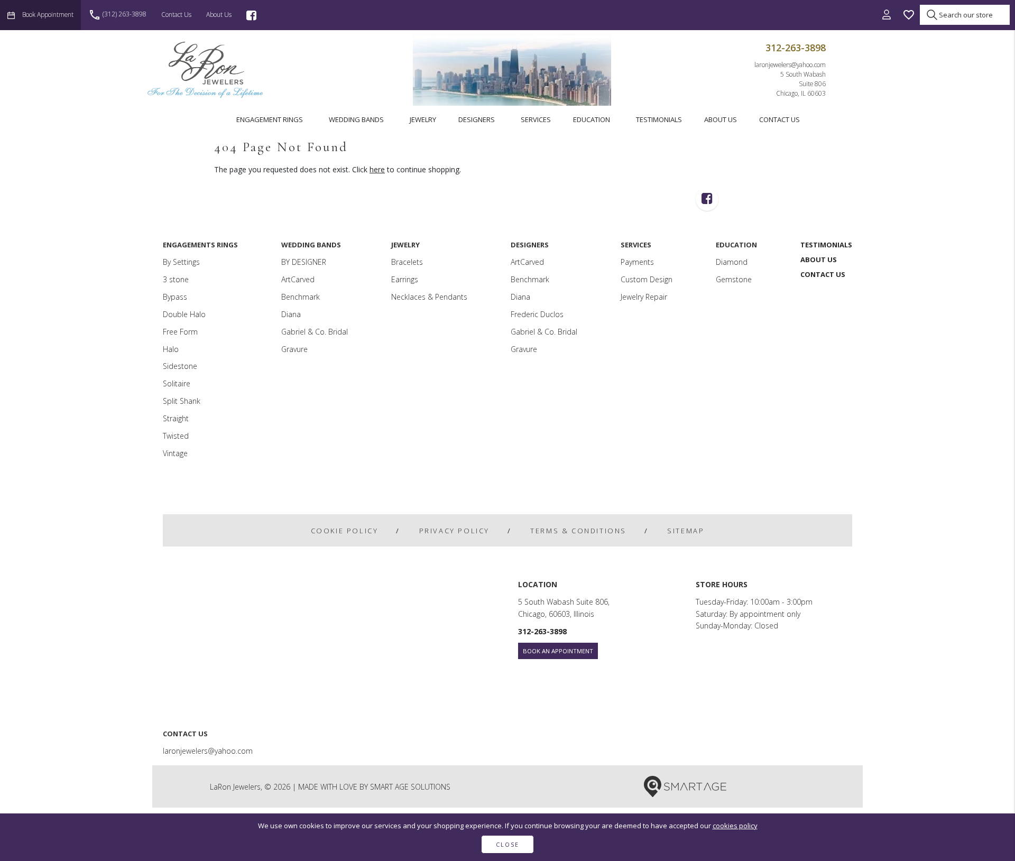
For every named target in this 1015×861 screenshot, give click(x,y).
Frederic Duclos (537, 314)
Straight (176, 418)
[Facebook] (251, 15)
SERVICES (536, 119)
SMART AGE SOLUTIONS (410, 787)
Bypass (175, 297)
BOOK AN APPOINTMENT (558, 651)
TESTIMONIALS (659, 119)
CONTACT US (779, 119)
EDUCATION (591, 119)
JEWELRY (423, 119)
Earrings (404, 279)
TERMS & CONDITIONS (578, 530)
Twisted (176, 436)
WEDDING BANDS (356, 119)
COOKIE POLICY (345, 530)
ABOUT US (720, 119)
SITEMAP (685, 530)
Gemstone (734, 279)
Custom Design (646, 279)
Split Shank (181, 401)
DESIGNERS (476, 119)
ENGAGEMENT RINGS (269, 119)
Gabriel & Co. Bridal (314, 332)
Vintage (175, 453)
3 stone (176, 279)
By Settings (181, 262)
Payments (637, 262)
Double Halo (184, 314)
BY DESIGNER (303, 262)
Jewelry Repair (644, 297)
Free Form (180, 332)
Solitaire (176, 383)
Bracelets (407, 262)
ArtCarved (298, 279)
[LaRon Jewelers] (206, 69)
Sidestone (180, 366)
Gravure (294, 349)
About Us (219, 14)
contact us (176, 14)
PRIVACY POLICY (454, 530)
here (377, 169)
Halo (171, 349)
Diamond (732, 262)
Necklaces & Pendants (429, 297)
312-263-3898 (795, 47)
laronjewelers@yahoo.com (790, 64)
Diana (291, 314)
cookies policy (735, 825)
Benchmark (300, 297)
